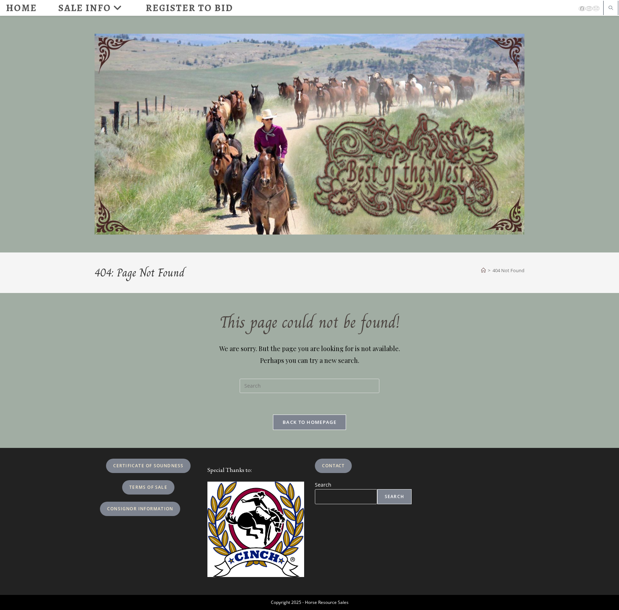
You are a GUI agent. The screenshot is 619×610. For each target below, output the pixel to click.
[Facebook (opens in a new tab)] (582, 8)
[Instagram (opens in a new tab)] (589, 8)
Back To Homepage (309, 422)
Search (323, 484)
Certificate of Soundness (148, 466)
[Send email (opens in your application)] (596, 8)
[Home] (483, 270)
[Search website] (611, 8)
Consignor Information (140, 509)
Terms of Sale (148, 487)
